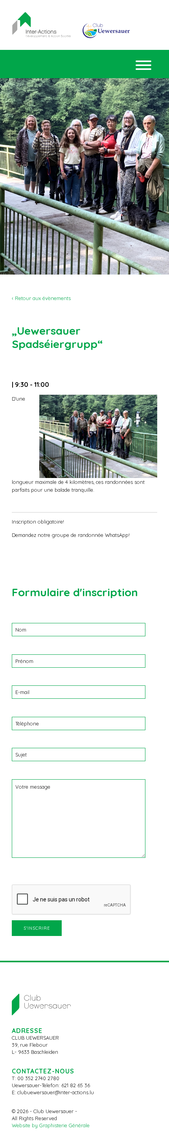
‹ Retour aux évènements (41, 298)
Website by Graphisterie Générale (51, 1125)
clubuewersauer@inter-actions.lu (55, 1092)
